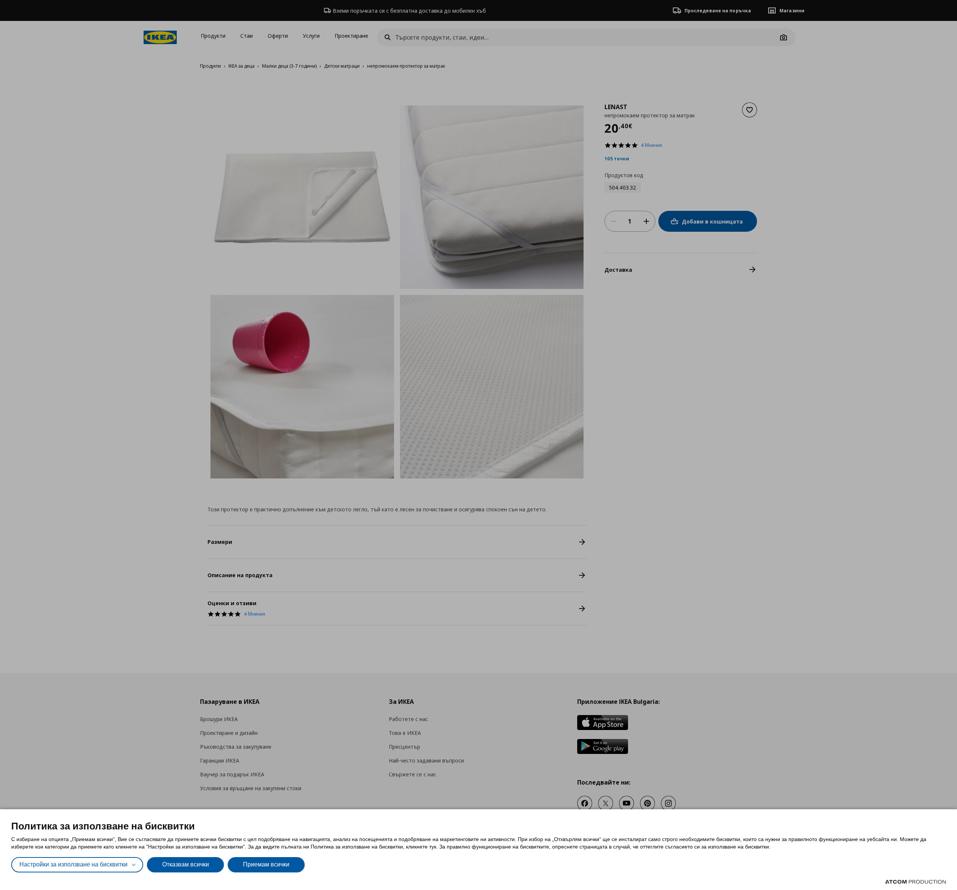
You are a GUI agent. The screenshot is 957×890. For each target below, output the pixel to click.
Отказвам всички (185, 864)
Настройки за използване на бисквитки (73, 864)
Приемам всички (266, 864)
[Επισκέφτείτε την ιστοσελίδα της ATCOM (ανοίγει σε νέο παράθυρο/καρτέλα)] (915, 881)
